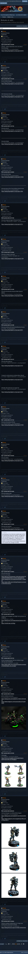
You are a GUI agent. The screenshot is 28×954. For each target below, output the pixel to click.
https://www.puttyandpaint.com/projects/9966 (12, 295)
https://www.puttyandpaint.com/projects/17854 (12, 425)
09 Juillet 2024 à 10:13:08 (8, 325)
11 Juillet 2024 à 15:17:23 (8, 420)
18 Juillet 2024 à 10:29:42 (8, 694)
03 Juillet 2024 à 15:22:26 (8, 78)
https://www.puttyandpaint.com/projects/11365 (12, 96)
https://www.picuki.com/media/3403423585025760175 (13, 621)
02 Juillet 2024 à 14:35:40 (8, 44)
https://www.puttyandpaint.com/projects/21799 (12, 258)
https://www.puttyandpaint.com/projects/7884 (12, 191)
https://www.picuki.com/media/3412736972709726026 (13, 699)
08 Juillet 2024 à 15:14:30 (8, 289)
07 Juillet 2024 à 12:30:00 (8, 252)
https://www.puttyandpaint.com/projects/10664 (12, 177)
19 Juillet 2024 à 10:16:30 (8, 753)
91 (21, 944)
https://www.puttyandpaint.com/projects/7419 (12, 365)
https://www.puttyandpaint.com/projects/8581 (12, 330)
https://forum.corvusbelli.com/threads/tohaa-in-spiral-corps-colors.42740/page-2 (12, 758)
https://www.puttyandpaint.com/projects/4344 (12, 392)
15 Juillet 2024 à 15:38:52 (8, 571)
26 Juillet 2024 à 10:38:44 (8, 921)
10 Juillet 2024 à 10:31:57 (8, 359)
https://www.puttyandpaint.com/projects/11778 (12, 529)
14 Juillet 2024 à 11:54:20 (8, 524)
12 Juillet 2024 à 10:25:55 (8, 455)
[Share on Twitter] (5, 62)
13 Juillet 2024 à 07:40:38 (8, 491)
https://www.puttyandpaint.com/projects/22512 (12, 496)
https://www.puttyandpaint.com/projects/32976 (12, 50)
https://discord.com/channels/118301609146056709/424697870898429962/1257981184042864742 (13, 577)
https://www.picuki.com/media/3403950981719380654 (13, 580)
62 (17, 944)
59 (12, 944)
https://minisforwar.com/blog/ (8, 623)
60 (14, 944)
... (11, 944)
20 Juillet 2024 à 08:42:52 (8, 811)
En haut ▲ (26, 952)
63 (19, 944)
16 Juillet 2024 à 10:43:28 (8, 614)
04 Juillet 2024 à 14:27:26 (8, 126)
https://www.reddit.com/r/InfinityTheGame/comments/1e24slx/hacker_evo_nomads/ (13, 665)
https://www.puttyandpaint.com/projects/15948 (12, 460)
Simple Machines (10, 952)
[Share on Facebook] (2, 62)
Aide (22, 952)
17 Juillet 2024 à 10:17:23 (8, 658)
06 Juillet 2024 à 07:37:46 (8, 218)
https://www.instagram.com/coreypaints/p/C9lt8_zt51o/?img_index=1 (13, 819)
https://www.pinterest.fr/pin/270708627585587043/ (13, 927)
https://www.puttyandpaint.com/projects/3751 (12, 224)
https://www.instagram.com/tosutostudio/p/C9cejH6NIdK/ (13, 702)
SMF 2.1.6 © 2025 (3, 952)
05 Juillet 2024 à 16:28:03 (8, 172)
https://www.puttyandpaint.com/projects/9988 (12, 144)
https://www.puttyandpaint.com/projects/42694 (12, 83)
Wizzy (4, 31)
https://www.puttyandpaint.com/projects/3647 (12, 379)
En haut (2, 944)
